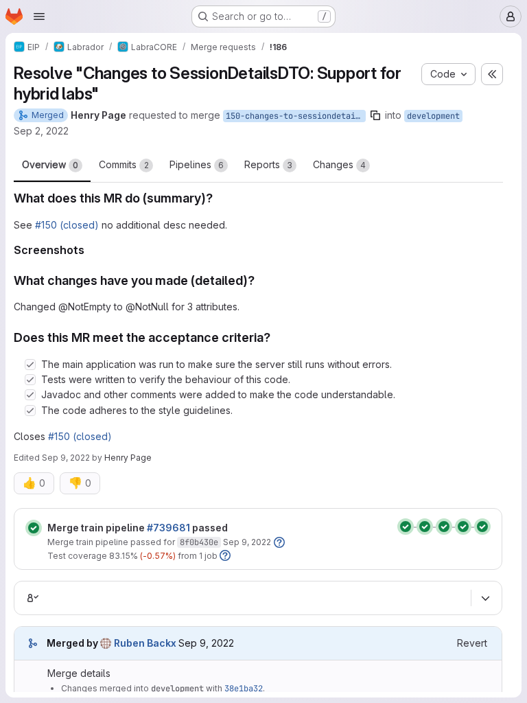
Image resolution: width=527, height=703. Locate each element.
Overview (50, 164)
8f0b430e (199, 542)
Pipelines (196, 164)
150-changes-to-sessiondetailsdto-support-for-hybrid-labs (296, 116)
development (433, 116)
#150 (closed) (67, 225)
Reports (268, 164)
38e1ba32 (243, 688)
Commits (124, 164)
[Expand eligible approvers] (485, 598)
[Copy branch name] (375, 115)
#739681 (168, 527)
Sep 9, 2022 (66, 457)
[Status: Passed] (33, 528)
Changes (339, 164)
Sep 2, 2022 (41, 131)
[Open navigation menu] (39, 16)
